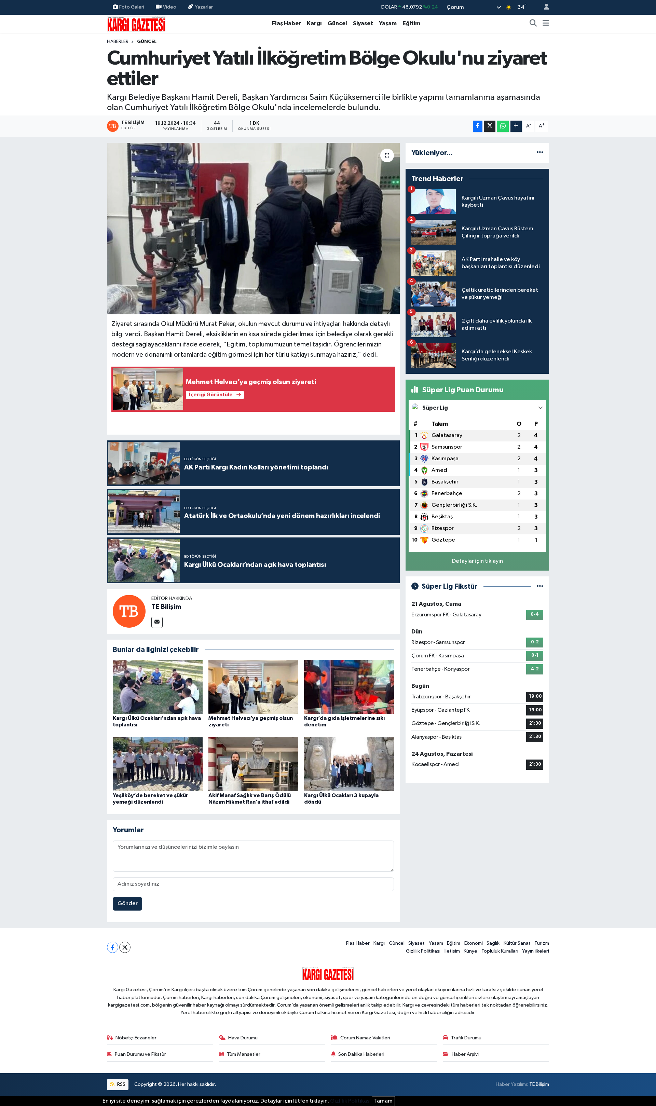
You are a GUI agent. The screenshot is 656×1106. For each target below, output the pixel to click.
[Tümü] (540, 153)
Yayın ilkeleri (535, 951)
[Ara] (533, 23)
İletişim (452, 951)
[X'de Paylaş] (489, 126)
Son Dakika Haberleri (361, 1054)
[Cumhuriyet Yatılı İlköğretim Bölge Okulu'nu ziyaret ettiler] (253, 228)
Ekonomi (473, 943)
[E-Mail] (157, 622)
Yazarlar (204, 7)
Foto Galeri (131, 7)
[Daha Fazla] (516, 126)
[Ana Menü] (546, 23)
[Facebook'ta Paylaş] (477, 126)
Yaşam (388, 23)
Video (169, 7)
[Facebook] (112, 947)
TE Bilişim (166, 606)
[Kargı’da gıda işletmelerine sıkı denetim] (349, 686)
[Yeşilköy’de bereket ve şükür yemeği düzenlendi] (158, 764)
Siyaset (363, 23)
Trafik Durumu (466, 1037)
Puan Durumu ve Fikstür (140, 1054)
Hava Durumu (243, 1037)
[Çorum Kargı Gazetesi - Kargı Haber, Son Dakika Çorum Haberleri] (136, 23)
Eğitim (411, 23)
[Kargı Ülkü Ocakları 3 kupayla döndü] (349, 764)
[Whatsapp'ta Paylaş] (503, 126)
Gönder (128, 903)
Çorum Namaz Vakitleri (365, 1037)
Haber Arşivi (465, 1054)
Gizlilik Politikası (423, 951)
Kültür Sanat (517, 943)
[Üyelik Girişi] (543, 7)
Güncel (337, 23)
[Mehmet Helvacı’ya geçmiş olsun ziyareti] (253, 686)
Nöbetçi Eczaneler (135, 1037)
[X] (125, 947)
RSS (120, 1084)
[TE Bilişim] (129, 611)
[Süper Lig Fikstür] (540, 586)
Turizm (541, 943)
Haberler (117, 41)
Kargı (314, 23)
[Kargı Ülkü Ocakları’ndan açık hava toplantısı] (158, 686)
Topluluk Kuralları (499, 951)
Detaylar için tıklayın (477, 561)
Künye (470, 951)
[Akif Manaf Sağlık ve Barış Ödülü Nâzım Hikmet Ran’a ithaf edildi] (253, 764)
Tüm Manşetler (243, 1054)
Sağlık (493, 943)
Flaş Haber (286, 23)
